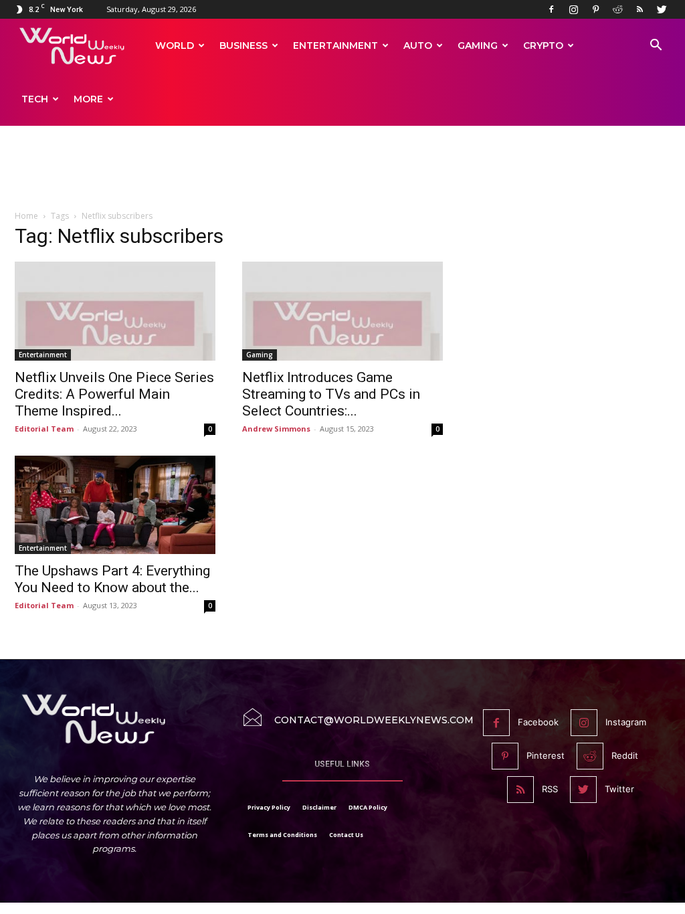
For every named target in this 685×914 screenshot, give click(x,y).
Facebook (538, 722)
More (88, 99)
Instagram (625, 722)
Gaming (478, 45)
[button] (656, 46)
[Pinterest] (595, 9)
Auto (417, 45)
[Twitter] (662, 9)
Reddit (624, 755)
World (174, 45)
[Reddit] (617, 9)
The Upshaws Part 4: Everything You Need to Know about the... (112, 579)
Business (243, 45)
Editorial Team (44, 429)
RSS (550, 789)
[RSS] (639, 9)
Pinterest (545, 755)
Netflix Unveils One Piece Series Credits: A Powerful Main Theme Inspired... (114, 394)
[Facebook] (551, 9)
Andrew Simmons (276, 429)
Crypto (543, 45)
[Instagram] (573, 9)
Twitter (619, 789)
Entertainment (335, 45)
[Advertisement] (342, 175)
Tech (34, 99)
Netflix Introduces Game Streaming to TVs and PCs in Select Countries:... (331, 394)
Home (26, 215)
